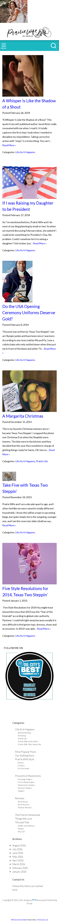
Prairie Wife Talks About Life (29, 744)
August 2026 (19, 845)
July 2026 (17, 849)
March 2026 (18, 864)
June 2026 (17, 852)
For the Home (23, 768)
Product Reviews (25, 807)
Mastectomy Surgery (26, 785)
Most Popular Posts (25, 751)
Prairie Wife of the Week (28, 741)
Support (21, 791)
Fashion (21, 765)
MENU (3, 48)
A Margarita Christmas (22, 415)
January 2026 (19, 871)
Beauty (21, 762)
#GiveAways (23, 801)
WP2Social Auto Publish (19, 920)
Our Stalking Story (24, 755)
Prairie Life (42, 461)
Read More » (9, 145)
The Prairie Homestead (27, 814)
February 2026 (20, 867)
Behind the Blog (24, 733)
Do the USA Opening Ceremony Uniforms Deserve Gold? (28, 312)
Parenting (22, 735)
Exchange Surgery (25, 779)
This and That (22, 822)
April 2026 (18, 860)
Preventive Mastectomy (28, 775)
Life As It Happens (25, 152)
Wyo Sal (21, 831)
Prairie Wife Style (24, 759)
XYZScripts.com (42, 920)
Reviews (19, 798)
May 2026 (17, 856)
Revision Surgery (25, 788)
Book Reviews (24, 804)
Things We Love (23, 818)
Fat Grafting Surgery (26, 782)
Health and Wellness (26, 826)
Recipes (21, 828)
